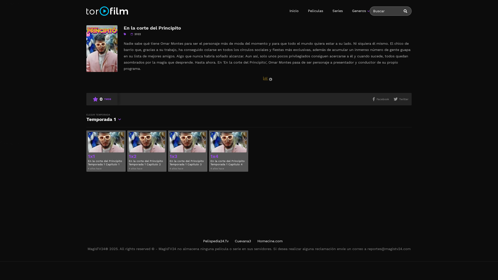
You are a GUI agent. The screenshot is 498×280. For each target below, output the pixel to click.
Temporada (101, 117)
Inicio (294, 11)
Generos (359, 11)
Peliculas (315, 11)
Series (337, 11)
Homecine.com (270, 241)
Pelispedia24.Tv (216, 241)
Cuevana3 (243, 241)
